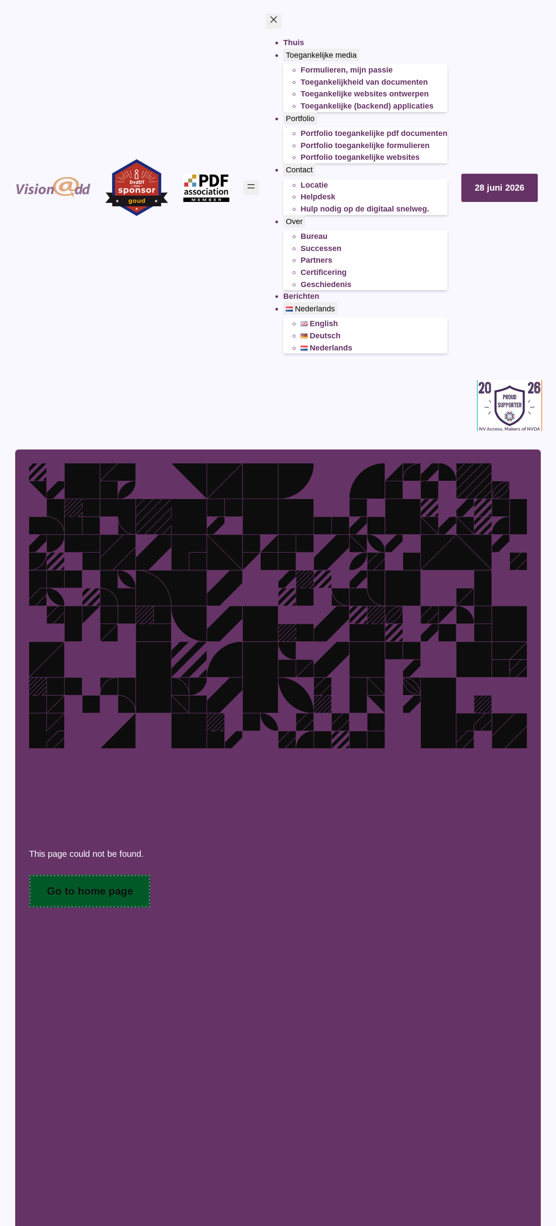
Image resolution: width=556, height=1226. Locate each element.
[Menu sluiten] (273, 21)
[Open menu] (251, 188)
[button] (499, 188)
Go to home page (90, 891)
